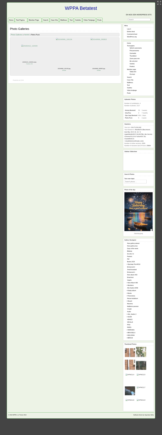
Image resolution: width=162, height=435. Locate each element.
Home (11, 20)
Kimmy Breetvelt (130, 110)
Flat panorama (134, 50)
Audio (129, 311)
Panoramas (131, 296)
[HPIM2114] (130, 374)
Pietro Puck (128, 118)
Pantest (132, 66)
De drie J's (130, 254)
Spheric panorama (136, 48)
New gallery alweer (133, 243)
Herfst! (26, 35)
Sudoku (78, 20)
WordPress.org (132, 37)
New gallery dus (132, 246)
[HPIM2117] (141, 387)
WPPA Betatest (81, 8)
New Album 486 (133, 283)
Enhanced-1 (131, 272)
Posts (99, 20)
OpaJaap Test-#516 (134, 264)
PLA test (132, 74)
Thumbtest (133, 56)
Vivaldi (129, 309)
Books (130, 293)
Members (131, 285)
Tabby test (133, 72)
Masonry (130, 304)
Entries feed (131, 31)
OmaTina (128, 113)
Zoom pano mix (135, 58)
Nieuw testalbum (132, 298)
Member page (34, 20)
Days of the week (132, 248)
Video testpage (89, 20)
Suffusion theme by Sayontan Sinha (143, 415)
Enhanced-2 (131, 267)
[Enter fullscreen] (159, 3)
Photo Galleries (16, 35)
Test (71, 20)
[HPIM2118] (130, 400)
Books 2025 (131, 262)
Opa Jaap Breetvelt (131, 115)
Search (45, 20)
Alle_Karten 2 (132, 314)
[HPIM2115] (141, 374)
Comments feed (132, 34)
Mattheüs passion (133, 306)
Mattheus (63, 20)
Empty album (132, 290)
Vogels (129, 280)
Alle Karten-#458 (132, 288)
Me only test (133, 61)
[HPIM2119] (141, 400)
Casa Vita (54, 20)
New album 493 (132, 275)
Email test (130, 277)
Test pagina (20, 20)
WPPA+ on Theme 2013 (19, 415)
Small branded (132, 269)
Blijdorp (129, 251)
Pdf (128, 259)
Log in (129, 29)
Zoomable (133, 53)
